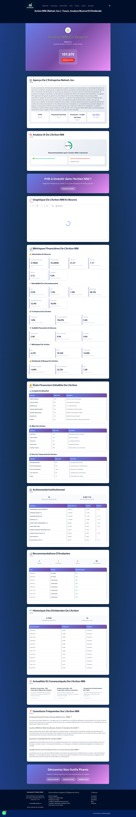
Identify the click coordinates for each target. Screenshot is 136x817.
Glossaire (93, 803)
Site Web (96, 114)
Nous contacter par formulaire (35, 807)
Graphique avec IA (83, 779)
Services (77, 6)
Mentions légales (53, 796)
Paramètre (94, 800)
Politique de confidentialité (56, 798)
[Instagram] (91, 806)
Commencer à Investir (68, 188)
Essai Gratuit (54, 6)
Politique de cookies (54, 800)
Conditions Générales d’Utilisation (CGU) (59, 803)
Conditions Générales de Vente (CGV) (58, 801)
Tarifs (71, 6)
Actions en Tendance (53, 779)
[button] (4, 813)
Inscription (91, 6)
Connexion (94, 796)
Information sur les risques (56, 805)
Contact (83, 6)
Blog (92, 801)
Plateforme (45, 6)
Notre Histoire (63, 6)
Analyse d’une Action (68, 779)
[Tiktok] (93, 806)
